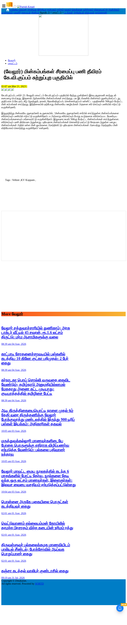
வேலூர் (12, 60)
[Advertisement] (63, 153)
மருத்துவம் (7, 12)
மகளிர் (17, 12)
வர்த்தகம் (88, 9)
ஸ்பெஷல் (89, 12)
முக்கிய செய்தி (18, 9)
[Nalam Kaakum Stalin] (63, 54)
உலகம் (67, 9)
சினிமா (35, 12)
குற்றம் (60, 9)
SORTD (39, 583)
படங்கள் (68, 12)
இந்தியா (41, 9)
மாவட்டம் (12, 63)
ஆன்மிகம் (113, 9)
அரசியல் (32, 9)
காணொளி (101, 12)
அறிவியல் (79, 12)
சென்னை (77, 9)
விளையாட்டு (101, 9)
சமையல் (26, 12)
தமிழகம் (51, 9)
